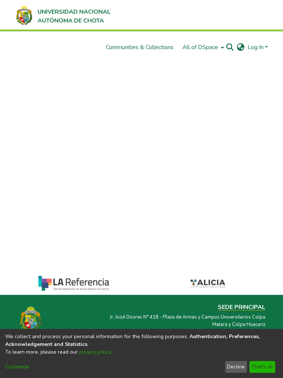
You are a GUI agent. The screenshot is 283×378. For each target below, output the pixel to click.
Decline (236, 366)
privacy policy (95, 351)
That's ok (262, 366)
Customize (17, 366)
